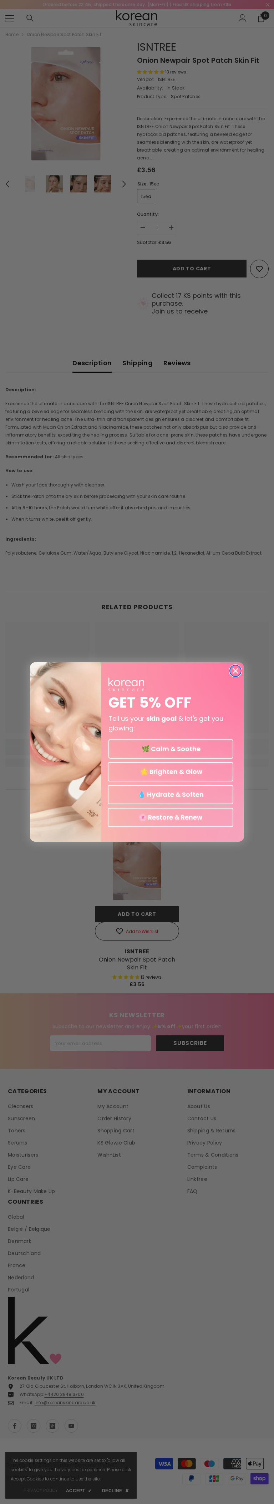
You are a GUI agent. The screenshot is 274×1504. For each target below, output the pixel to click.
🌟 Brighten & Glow (170, 771)
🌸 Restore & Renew (170, 817)
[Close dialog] (235, 671)
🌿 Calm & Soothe (171, 748)
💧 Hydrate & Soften (171, 794)
